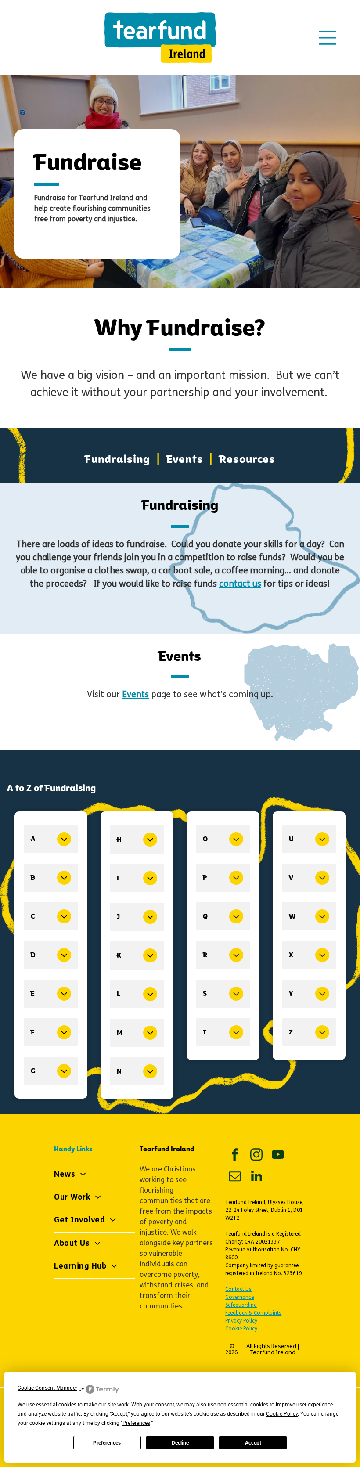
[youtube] (278, 1156)
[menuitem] (119, 459)
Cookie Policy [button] (282, 1414)
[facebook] (235, 1156)
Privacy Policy (241, 1321)
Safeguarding (241, 1305)
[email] (235, 1177)
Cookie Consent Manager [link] (47, 1388)
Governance (239, 1297)
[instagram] (256, 1156)
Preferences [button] (136, 1423)
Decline (180, 1443)
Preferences (107, 1443)
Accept (253, 1443)
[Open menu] (328, 38)
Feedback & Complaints (253, 1313)
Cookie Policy (241, 1329)
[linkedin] (256, 1177)
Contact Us (238, 1289)
